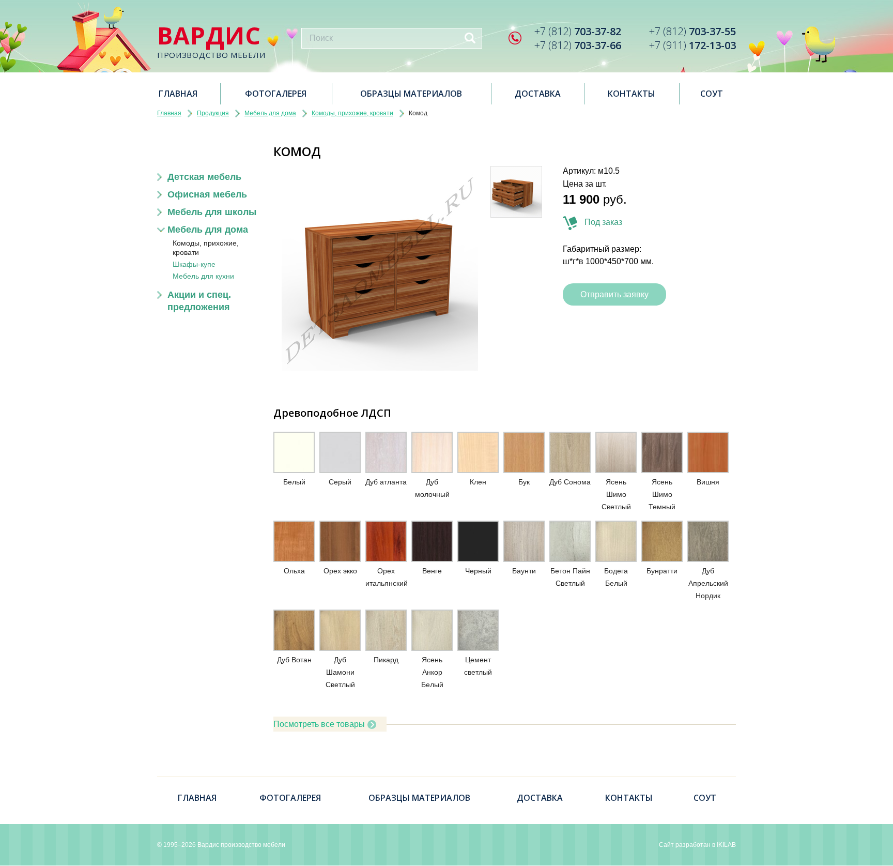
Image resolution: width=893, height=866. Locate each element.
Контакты (631, 93)
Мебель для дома (270, 113)
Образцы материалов (411, 93)
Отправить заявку (614, 294)
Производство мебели (211, 41)
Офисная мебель (207, 194)
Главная (178, 93)
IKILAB (726, 844)
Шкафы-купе (194, 264)
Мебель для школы (211, 212)
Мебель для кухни (203, 276)
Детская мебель (204, 177)
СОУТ (711, 93)
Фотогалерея (275, 93)
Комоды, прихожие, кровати (352, 113)
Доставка (538, 93)
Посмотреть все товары (319, 724)
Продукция (213, 113)
